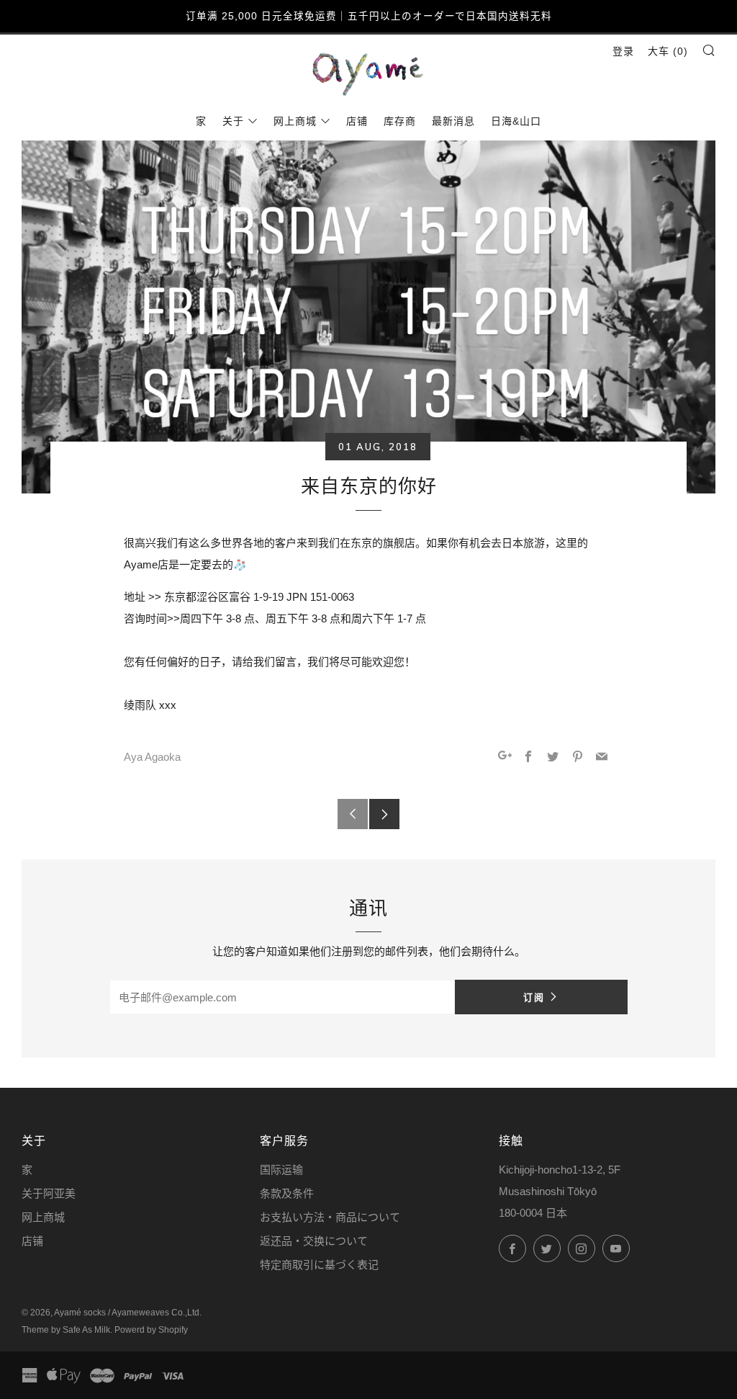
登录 (623, 51)
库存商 (400, 121)
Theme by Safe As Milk (66, 1330)
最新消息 (453, 121)
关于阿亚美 (49, 1193)
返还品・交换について (314, 1241)
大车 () (668, 51)
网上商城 (295, 121)
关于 (233, 121)
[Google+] (505, 757)
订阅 (534, 997)
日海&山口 (516, 121)
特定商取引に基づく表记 (319, 1265)
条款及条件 (287, 1193)
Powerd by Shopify (151, 1330)
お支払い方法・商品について (330, 1217)
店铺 (357, 121)
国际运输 (281, 1169)
